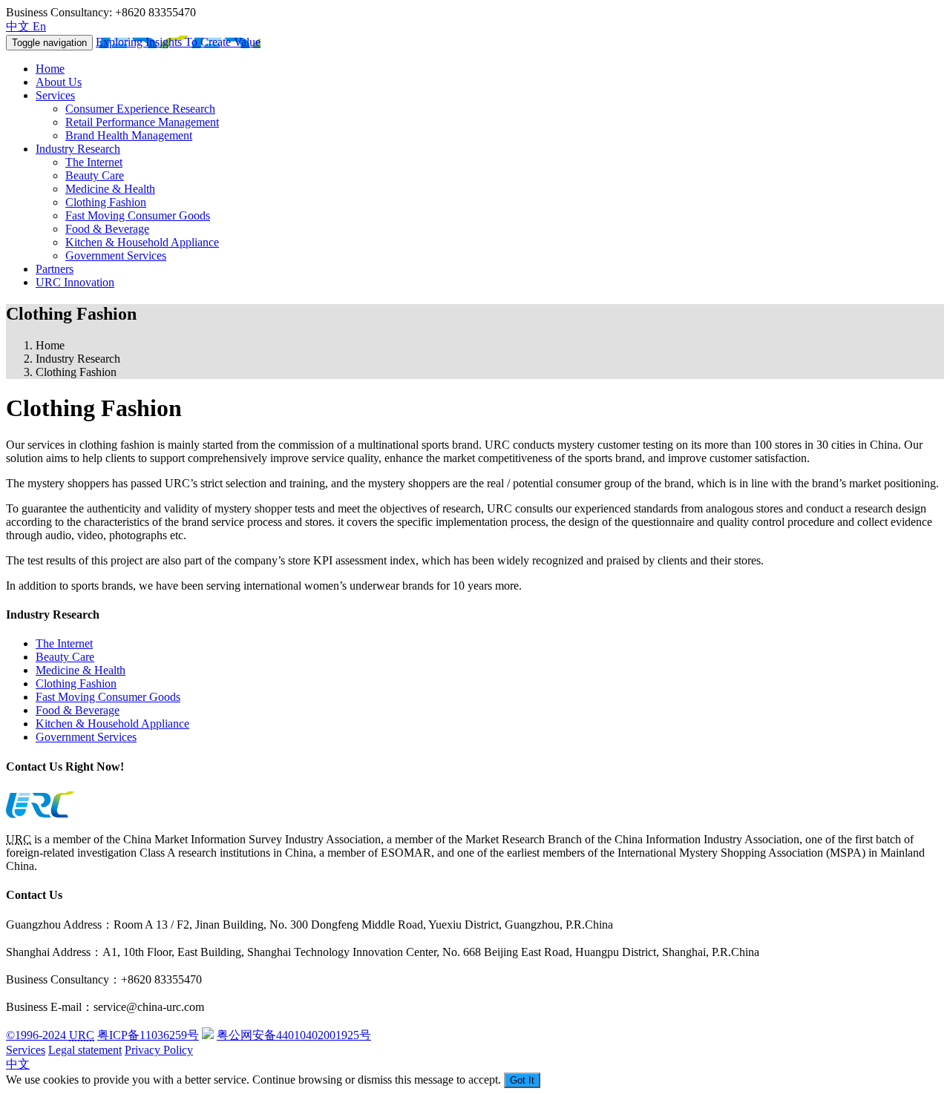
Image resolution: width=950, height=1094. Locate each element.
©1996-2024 (50, 1035)
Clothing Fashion (105, 202)
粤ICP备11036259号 (148, 1035)
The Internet (93, 162)
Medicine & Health (110, 188)
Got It (522, 1080)
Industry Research (78, 148)
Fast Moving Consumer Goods (137, 215)
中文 (18, 1064)
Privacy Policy (159, 1050)
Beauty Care (94, 175)
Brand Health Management (128, 135)
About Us (59, 82)
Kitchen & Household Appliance (142, 242)
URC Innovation (75, 282)
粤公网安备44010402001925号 (294, 1035)
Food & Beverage (107, 229)
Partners (54, 269)
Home (50, 68)
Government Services (115, 255)
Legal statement (85, 1050)
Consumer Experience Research (140, 108)
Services (55, 95)
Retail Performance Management (142, 122)
